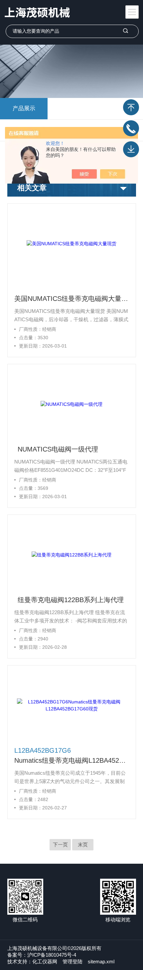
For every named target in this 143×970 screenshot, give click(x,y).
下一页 (60, 844)
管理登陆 (72, 961)
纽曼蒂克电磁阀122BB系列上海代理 (71, 599)
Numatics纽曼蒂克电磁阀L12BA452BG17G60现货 (71, 760)
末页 (83, 844)
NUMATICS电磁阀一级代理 (58, 449)
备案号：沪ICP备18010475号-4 (41, 955)
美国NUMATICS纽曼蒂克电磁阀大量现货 (71, 298)
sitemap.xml (101, 961)
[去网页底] (131, 149)
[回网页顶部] (131, 107)
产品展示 (24, 108)
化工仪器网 (44, 961)
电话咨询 (131, 128)
